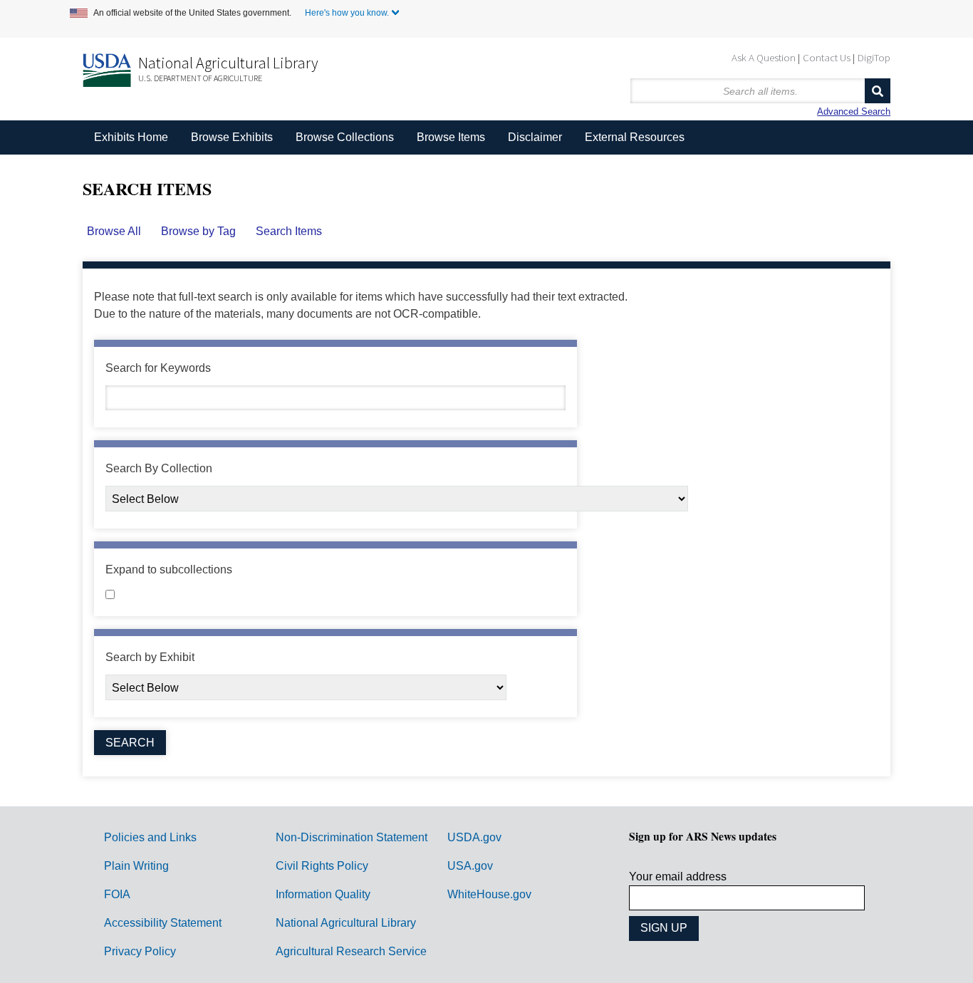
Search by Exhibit (149, 657)
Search (877, 90)
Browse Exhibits (232, 137)
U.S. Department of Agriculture (200, 78)
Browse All (114, 231)
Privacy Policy (140, 951)
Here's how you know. (347, 13)
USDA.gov (474, 837)
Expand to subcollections (168, 569)
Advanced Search (853, 111)
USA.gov (470, 866)
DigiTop (874, 57)
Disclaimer (535, 137)
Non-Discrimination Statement (351, 837)
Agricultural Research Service (351, 951)
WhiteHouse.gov (489, 894)
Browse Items (451, 137)
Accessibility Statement (163, 923)
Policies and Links (150, 837)
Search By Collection (158, 468)
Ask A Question (764, 57)
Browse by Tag (198, 231)
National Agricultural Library (228, 63)
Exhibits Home (131, 137)
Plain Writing (136, 866)
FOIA (117, 894)
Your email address (678, 876)
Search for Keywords (158, 368)
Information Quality (323, 894)
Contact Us (826, 57)
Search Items (289, 231)
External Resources (635, 137)
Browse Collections (345, 137)
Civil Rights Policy (322, 866)
